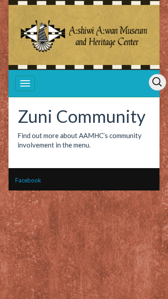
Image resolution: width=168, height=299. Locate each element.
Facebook (28, 180)
